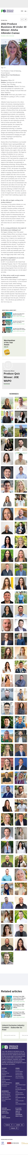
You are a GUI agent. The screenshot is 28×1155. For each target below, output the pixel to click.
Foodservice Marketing (6, 1096)
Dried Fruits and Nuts (6, 1094)
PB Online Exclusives (6, 1079)
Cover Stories (4, 1071)
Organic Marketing (5, 1097)
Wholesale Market (19, 1074)
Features (3, 1069)
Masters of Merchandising (7, 1082)
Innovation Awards (19, 1092)
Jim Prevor (18, 1069)
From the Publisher (19, 1071)
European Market (19, 1073)
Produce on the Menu (20, 1077)
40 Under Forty (4, 20)
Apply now (6, 346)
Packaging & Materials (6, 1092)
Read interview (7, 383)
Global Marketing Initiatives (21, 1103)
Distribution (4, 1074)
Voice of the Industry (19, 1076)
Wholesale (4, 1081)
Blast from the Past (5, 1073)
